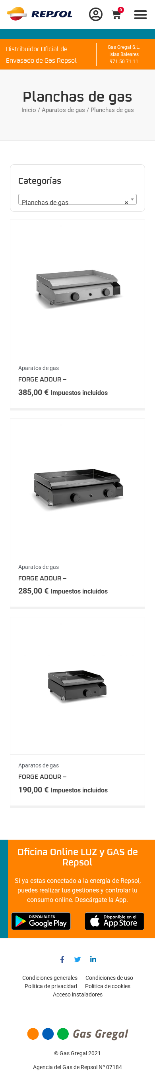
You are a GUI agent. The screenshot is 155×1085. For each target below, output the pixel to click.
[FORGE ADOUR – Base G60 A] (77, 547)
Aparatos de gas (63, 110)
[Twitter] (77, 959)
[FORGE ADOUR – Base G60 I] (77, 348)
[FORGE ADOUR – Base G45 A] (77, 745)
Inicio (28, 110)
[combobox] (77, 199)
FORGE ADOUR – (42, 379)
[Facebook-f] (62, 959)
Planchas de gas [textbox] (75, 202)
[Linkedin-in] (93, 959)
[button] (140, 14)
